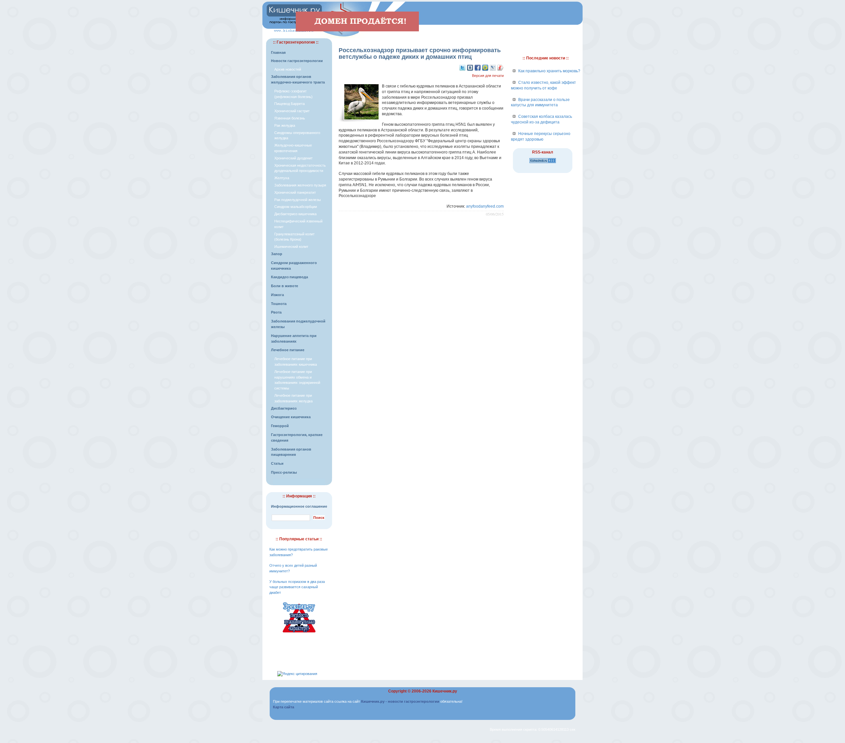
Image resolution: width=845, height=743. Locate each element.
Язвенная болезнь (289, 118)
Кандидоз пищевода (289, 277)
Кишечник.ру (444, 691)
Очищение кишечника (291, 417)
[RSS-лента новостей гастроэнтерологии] (542, 163)
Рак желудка (284, 125)
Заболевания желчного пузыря (300, 185)
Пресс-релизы (284, 472)
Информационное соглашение (299, 506)
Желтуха (281, 178)
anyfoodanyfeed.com (485, 206)
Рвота (276, 312)
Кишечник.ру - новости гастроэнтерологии (400, 701)
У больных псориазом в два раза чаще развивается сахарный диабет (297, 587)
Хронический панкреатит (295, 192)
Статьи (277, 463)
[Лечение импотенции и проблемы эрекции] (299, 633)
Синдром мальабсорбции (295, 207)
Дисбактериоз (283, 408)
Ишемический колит (291, 247)
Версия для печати (488, 76)
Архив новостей (287, 69)
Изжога (277, 295)
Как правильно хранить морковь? (549, 71)
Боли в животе (284, 286)
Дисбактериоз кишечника (295, 214)
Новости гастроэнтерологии (297, 61)
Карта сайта (283, 707)
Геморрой (280, 426)
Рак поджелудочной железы (297, 200)
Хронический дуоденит (293, 158)
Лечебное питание (287, 350)
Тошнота (279, 304)
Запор (276, 254)
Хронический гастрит (292, 111)
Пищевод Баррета (289, 104)
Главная (278, 52)
